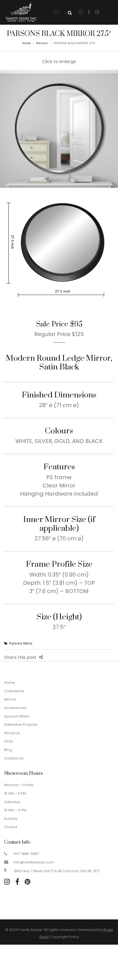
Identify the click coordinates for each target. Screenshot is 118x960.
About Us (12, 733)
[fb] (17, 881)
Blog (8, 749)
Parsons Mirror (20, 643)
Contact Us (14, 758)
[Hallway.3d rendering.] (59, 129)
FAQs (8, 741)
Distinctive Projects (20, 724)
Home (26, 43)
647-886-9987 (26, 853)
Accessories (15, 707)
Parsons (42, 43)
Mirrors (10, 699)
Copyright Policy (64, 936)
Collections (14, 691)
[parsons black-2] (59, 247)
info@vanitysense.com (34, 862)
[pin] (27, 881)
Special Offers (16, 716)
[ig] (7, 881)
